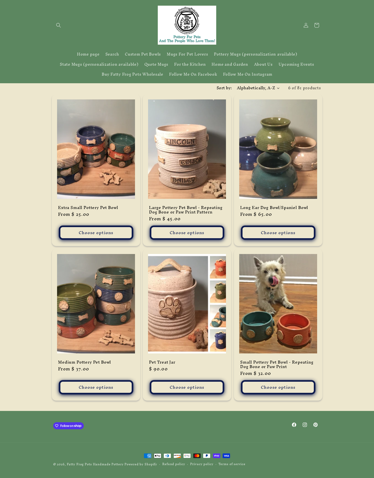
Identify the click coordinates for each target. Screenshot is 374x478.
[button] (58, 25)
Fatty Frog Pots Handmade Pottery (95, 464)
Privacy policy (201, 464)
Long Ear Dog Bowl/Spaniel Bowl (274, 207)
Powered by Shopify (140, 464)
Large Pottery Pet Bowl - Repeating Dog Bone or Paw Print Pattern (186, 209)
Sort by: (224, 87)
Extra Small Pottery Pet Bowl (88, 207)
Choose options (96, 232)
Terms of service (231, 464)
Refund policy (173, 464)
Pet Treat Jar (162, 362)
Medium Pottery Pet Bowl (84, 362)
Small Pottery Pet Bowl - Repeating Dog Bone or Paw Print (277, 364)
